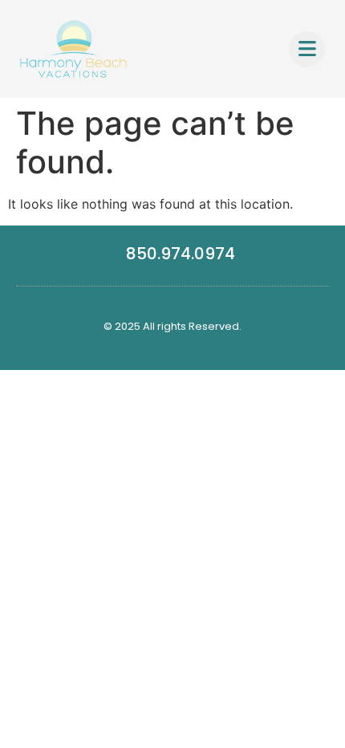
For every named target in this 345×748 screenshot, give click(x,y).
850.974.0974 (180, 253)
